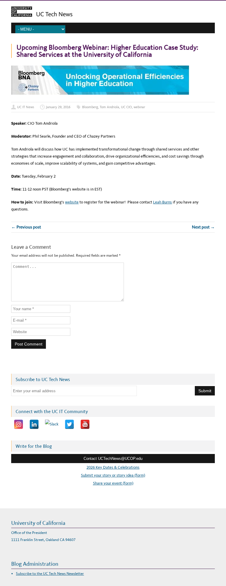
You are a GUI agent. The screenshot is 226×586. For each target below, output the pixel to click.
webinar (139, 107)
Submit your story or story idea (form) (113, 475)
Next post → (203, 227)
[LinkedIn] (34, 424)
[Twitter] (69, 424)
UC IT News (25, 107)
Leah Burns (162, 202)
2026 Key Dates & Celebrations (113, 467)
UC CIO (126, 107)
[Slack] (51, 424)
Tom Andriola (109, 107)
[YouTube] (85, 424)
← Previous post (26, 227)
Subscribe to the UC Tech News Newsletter (50, 573)
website (72, 202)
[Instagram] (18, 424)
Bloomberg (90, 107)
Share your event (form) (113, 483)
